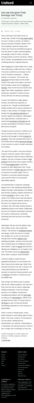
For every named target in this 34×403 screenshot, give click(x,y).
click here (8, 395)
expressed (5, 80)
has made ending (27, 38)
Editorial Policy (22, 376)
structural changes (26, 141)
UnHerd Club (21, 357)
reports (20, 246)
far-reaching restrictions (18, 113)
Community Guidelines (24, 365)
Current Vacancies (23, 367)
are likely (10, 195)
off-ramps (4, 303)
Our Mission (21, 359)
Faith (2, 361)
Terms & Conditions (23, 361)
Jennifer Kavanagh (10, 18)
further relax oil (20, 170)
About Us (20, 374)
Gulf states (27, 295)
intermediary (16, 298)
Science (3, 359)
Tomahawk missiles (25, 231)
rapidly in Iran (22, 239)
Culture (3, 357)
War (2, 363)
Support (20, 371)
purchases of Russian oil (18, 121)
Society (3, 365)
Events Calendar (22, 354)
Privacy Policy (21, 363)
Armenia (6, 275)
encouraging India (12, 164)
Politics (3, 354)
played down (25, 252)
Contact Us (21, 369)
